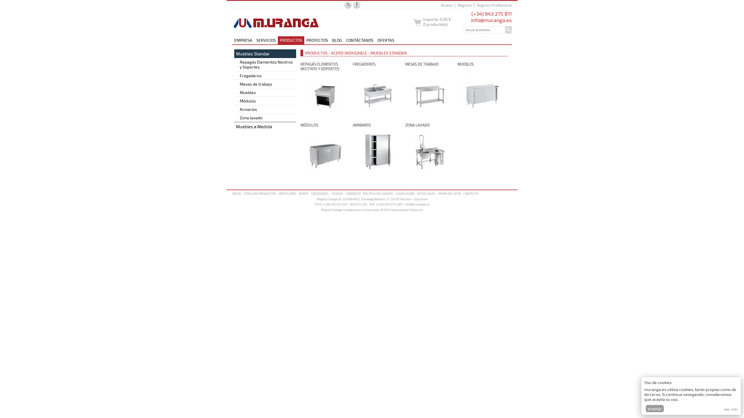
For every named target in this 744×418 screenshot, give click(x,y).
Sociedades (320, 193)
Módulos (248, 100)
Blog (337, 40)
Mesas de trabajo (256, 84)
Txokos (337, 193)
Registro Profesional (494, 5)
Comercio (353, 193)
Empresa (243, 40)
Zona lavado (251, 117)
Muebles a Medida (254, 126)
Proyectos (317, 40)
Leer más (731, 409)
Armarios (248, 109)
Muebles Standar (253, 53)
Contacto (470, 193)
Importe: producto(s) (437, 22)
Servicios (266, 40)
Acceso (447, 5)
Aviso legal (426, 193)
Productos (291, 40)
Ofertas (386, 40)
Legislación (405, 193)
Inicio (236, 193)
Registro (465, 5)
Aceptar (655, 408)
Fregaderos (251, 75)
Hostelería (287, 193)
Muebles (248, 92)
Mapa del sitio (449, 193)
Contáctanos (359, 40)
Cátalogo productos (260, 193)
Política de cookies (378, 193)
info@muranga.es (491, 20)
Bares (303, 193)
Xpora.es (416, 210)
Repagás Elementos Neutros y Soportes (266, 64)
